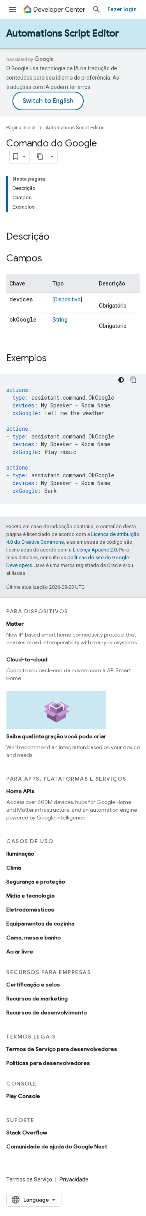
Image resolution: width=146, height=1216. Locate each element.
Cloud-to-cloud (26, 659)
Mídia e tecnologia (30, 895)
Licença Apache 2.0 (95, 550)
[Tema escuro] (121, 380)
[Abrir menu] (12, 9)
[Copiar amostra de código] (133, 380)
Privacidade (74, 1179)
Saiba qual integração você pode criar (56, 736)
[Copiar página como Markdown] (40, 156)
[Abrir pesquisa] (96, 9)
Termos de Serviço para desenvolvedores (61, 1049)
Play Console (23, 1095)
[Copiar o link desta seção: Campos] (50, 259)
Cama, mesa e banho (33, 937)
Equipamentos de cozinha (40, 923)
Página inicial (20, 127)
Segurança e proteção (35, 881)
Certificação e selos (33, 984)
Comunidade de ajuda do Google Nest (56, 1146)
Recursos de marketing (37, 998)
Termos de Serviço (29, 1179)
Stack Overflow (26, 1132)
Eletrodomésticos (30, 909)
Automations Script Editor (62, 33)
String (60, 320)
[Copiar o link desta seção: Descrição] (57, 237)
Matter (15, 623)
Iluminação (20, 853)
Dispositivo (67, 299)
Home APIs (20, 791)
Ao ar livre (19, 951)
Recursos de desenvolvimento (46, 1012)
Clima (13, 867)
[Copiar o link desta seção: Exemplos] (54, 359)
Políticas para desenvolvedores (48, 1062)
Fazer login (122, 9)
